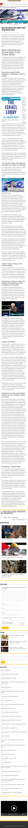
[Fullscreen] (25, 814)
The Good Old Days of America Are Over (9, 712)
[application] (14, 808)
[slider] (13, 814)
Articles (11, 6)
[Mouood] (14, 0)
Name (3, 603)
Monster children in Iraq (6, 687)
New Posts (7, 6)
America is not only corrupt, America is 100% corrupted (12, 784)
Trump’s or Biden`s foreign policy (10, 517)
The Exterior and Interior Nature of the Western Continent (13, 724)
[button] (14, 808)
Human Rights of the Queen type (8, 754)
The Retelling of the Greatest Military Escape (10, 771)
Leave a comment (15, 32)
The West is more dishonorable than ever (9, 696)
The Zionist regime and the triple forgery (12, 557)
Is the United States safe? (6, 762)
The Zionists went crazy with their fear (9, 728)
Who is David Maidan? (7, 539)
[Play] (3, 814)
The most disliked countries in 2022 (8, 758)
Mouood (9, 34)
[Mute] (23, 814)
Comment (4, 590)
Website (3, 612)
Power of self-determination (18, 519)
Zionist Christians (8, 513)
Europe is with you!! (5, 735)
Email (3, 608)
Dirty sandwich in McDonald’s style (8, 750)
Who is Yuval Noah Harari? (6, 700)
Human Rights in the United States (8, 708)
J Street (14, 511)
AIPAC (6, 44)
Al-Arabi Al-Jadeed (11, 57)
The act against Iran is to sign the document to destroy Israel (14, 731)
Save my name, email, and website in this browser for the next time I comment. (14, 618)
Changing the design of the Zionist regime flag (11, 720)
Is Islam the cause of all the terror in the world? (11, 716)
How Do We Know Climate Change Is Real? (10, 775)
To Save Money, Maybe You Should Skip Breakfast (11, 792)
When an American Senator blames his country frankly (12, 704)
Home (2, 6)
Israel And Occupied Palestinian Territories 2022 (11, 788)
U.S (2, 513)
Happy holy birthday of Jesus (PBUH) (17, 635)
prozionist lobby (21, 511)
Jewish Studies (17, 6)
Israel (9, 511)
